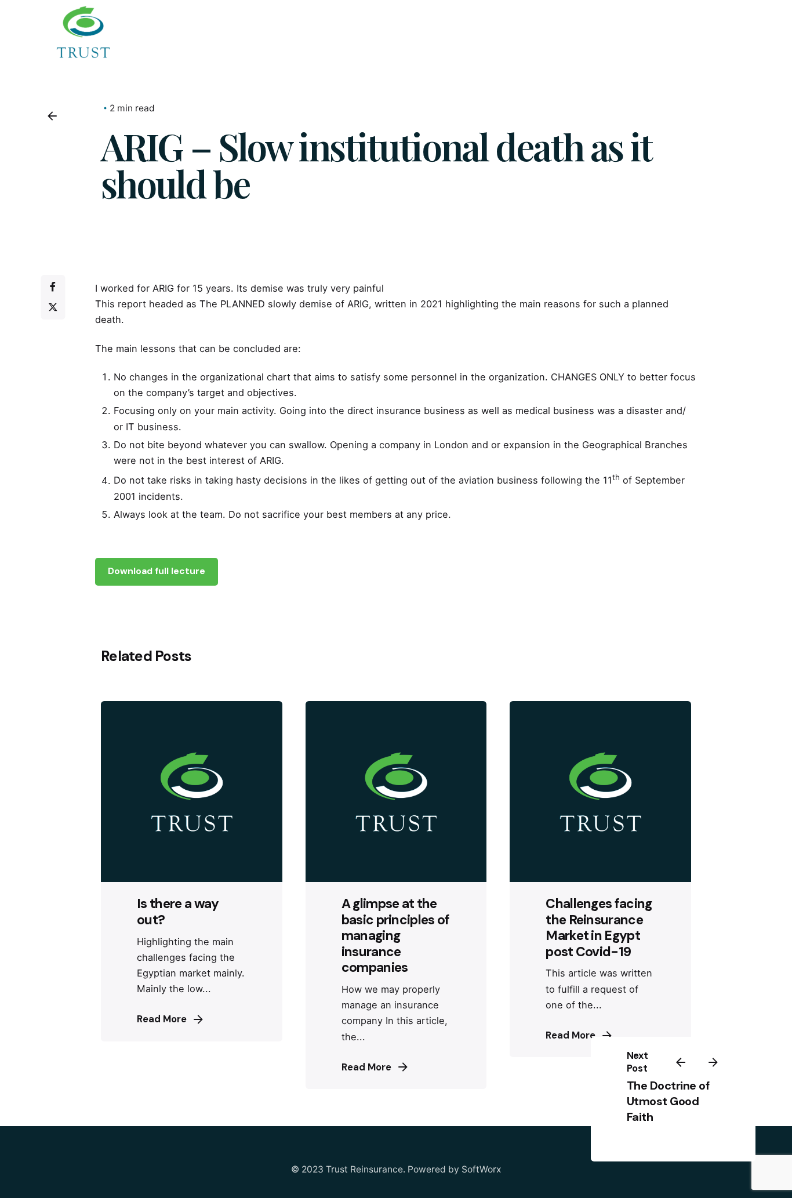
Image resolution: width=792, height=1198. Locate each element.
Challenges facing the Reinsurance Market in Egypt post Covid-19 (599, 927)
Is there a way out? (178, 911)
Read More (162, 1019)
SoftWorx (481, 1169)
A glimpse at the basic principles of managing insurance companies (395, 935)
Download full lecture (156, 571)
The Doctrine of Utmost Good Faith (668, 1101)
